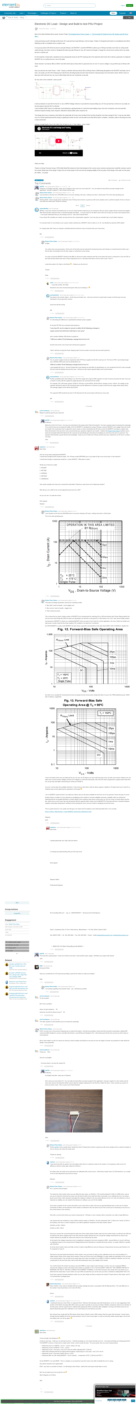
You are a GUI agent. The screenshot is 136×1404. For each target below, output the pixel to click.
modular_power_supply (14, 942)
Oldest (77, 205)
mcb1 (52, 282)
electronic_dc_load (13, 945)
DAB (41, 966)
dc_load (10, 950)
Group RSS (17, 913)
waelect (52, 1162)
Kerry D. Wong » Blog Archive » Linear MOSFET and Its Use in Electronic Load (68, 811)
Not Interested (98, 1400)
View (133, 1400)
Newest (88, 205)
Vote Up (40, 237)
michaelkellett (44, 208)
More (7, 16)
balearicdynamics (56, 1283)
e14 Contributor (63, 186)
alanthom (43, 1330)
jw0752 (42, 186)
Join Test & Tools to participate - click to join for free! (68, 1401)
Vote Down (43, 237)
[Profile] (131, 13)
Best (82, 205)
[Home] (11, 5)
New (129, 17)
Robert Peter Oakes (14, 924)
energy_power (12, 948)
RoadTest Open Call (102, 1386)
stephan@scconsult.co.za (104, 935)
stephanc (69, 192)
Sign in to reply (39, 180)
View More (89, 406)
